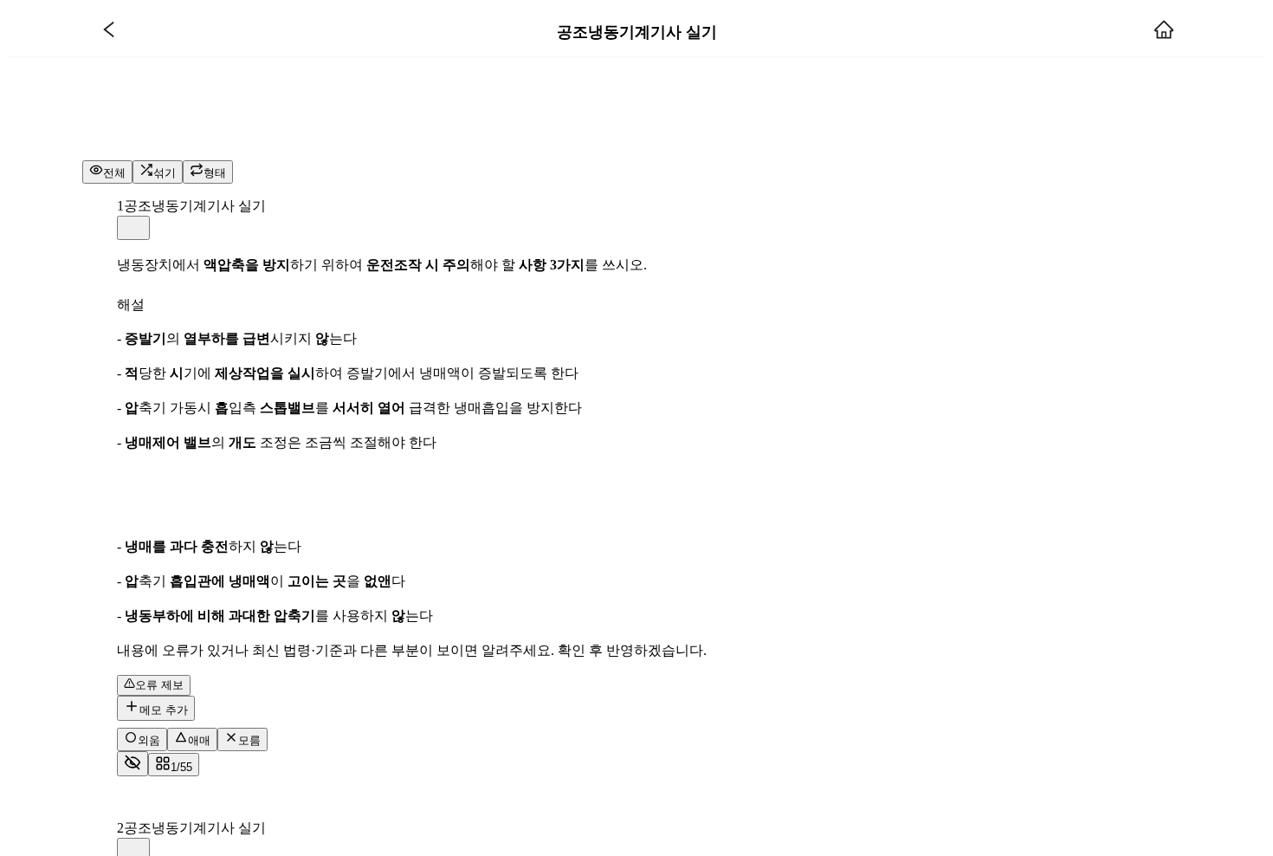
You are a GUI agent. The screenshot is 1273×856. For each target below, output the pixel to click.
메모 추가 (163, 710)
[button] (133, 228)
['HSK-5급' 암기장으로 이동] (109, 31)
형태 (215, 172)
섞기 (164, 172)
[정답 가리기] (132, 763)
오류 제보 (159, 684)
